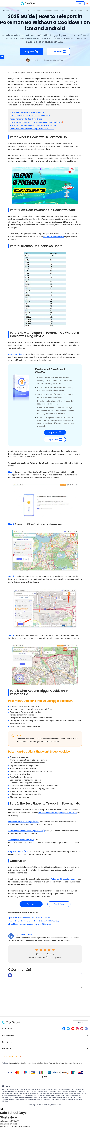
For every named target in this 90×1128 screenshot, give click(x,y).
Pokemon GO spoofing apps (63, 879)
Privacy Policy (14, 1063)
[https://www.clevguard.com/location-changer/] (45, 185)
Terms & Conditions (56, 1063)
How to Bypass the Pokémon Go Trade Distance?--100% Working (34, 921)
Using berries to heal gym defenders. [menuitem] (25, 780)
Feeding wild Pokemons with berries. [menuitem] (25, 712)
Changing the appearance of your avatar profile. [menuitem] (31, 771)
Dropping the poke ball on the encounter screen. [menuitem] (31, 717)
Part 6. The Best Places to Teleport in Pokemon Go (32, 129)
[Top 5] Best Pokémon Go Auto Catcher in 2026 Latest (30, 924)
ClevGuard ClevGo (16, 354)
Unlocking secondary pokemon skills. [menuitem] (25, 794)
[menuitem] (45, 112)
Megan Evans (25, 934)
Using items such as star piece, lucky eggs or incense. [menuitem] (33, 788)
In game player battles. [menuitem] (20, 774)
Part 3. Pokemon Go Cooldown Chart (26, 119)
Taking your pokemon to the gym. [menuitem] (24, 706)
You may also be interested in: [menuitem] (23, 912)
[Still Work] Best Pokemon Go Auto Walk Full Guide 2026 (30, 918)
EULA (46, 1063)
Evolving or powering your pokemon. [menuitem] (25, 783)
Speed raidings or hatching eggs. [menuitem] (24, 791)
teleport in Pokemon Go (53, 236)
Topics (8, 10)
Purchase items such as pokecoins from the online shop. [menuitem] (34, 785)
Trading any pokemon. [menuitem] (19, 757)
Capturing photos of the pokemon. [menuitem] (25, 765)
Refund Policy (37, 1063)
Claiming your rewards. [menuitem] (20, 797)
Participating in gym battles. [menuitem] (22, 715)
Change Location (18, 10)
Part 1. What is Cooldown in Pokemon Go (27, 112)
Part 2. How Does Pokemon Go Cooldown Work (30, 115)
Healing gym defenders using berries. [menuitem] (26, 726)
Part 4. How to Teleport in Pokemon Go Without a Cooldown (36, 122)
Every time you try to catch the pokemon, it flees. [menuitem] (31, 709)
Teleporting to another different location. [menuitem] (28, 763)
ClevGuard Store (11, 1056)
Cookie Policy (26, 1063)
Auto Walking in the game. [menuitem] (21, 777)
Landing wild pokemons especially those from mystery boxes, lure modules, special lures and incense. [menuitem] (45, 722)
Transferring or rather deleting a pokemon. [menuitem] (28, 760)
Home (2, 10)
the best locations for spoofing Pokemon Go (57, 812)
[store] (87, 3)
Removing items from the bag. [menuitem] (23, 768)
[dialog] (45, 1118)
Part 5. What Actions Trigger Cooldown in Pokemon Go (33, 125)
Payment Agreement (73, 1063)
